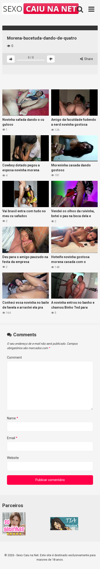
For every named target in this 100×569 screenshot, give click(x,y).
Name (12, 418)
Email (12, 438)
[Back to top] (91, 559)
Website (13, 458)
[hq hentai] (64, 529)
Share (88, 59)
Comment (14, 357)
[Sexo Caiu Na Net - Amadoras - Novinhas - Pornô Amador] (40, 9)
